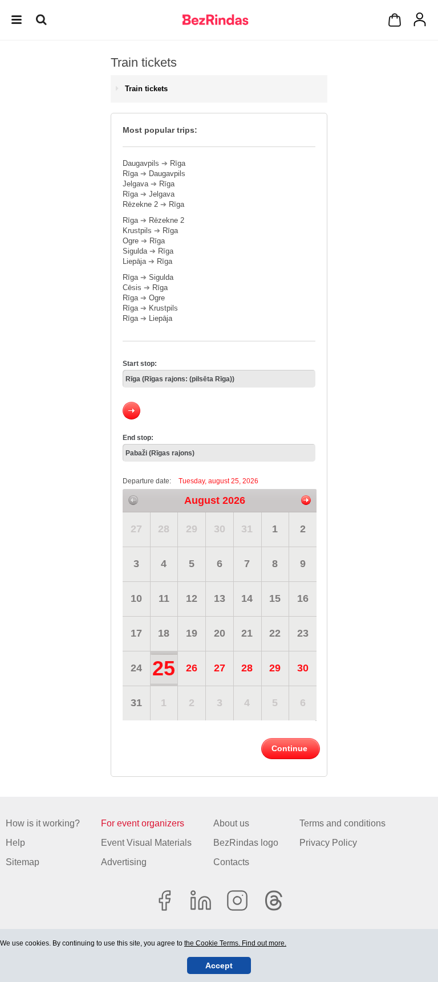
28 (163, 529)
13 (219, 598)
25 (163, 668)
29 (191, 529)
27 (136, 529)
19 (191, 633)
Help (15, 842)
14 (247, 598)
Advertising (124, 862)
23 (303, 633)
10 (136, 598)
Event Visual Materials (146, 842)
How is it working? (43, 823)
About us (231, 823)
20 (219, 633)
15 (275, 598)
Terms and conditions (342, 823)
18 (163, 633)
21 (247, 633)
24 (136, 668)
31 (247, 529)
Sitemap (22, 862)
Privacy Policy (328, 842)
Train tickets (146, 88)
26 (191, 668)
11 (164, 598)
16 (303, 598)
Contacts (231, 862)
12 (191, 598)
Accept (219, 965)
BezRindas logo (245, 842)
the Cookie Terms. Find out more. (235, 943)
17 (136, 633)
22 (275, 633)
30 (219, 529)
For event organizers (142, 823)
